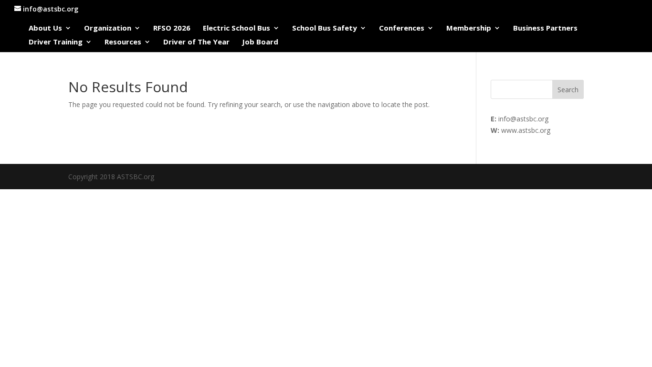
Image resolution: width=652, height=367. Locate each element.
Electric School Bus (236, 28)
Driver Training (56, 42)
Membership (468, 28)
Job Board (260, 42)
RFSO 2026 (171, 28)
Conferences (401, 28)
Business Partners (545, 28)
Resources (123, 42)
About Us (45, 28)
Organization (107, 28)
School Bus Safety (324, 28)
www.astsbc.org (525, 130)
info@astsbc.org (523, 118)
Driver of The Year (196, 42)
